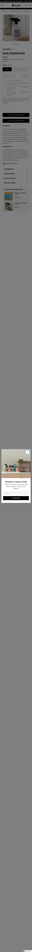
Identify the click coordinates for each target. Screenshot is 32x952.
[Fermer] (28, 452)
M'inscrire (16, 498)
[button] (27, 951)
